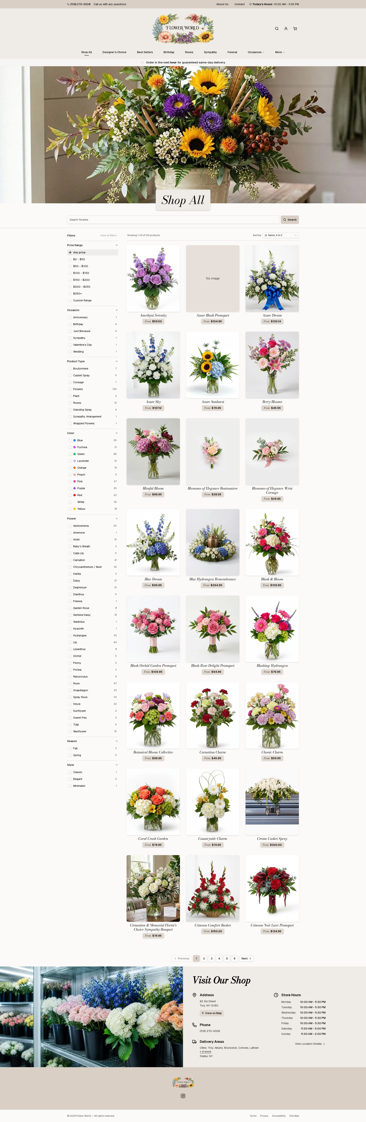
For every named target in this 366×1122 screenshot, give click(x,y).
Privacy (264, 1115)
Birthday (169, 52)
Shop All (86, 52)
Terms (253, 1115)
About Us (222, 4)
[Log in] (286, 28)
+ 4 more (205, 1051)
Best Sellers (145, 52)
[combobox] (281, 235)
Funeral (232, 52)
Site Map (294, 1115)
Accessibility (279, 1115)
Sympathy (210, 52)
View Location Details (308, 1043)
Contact (239, 4)
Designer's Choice (114, 52)
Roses (189, 52)
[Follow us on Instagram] (183, 1095)
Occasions (255, 52)
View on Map (213, 1013)
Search (292, 219)
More (278, 52)
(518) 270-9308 (80, 4)
